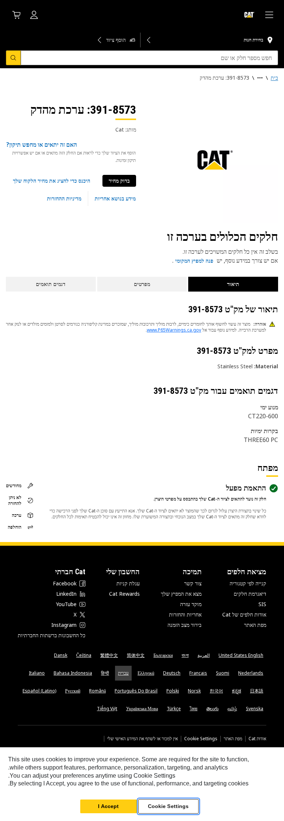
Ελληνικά (146, 673)
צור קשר (193, 583)
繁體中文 (109, 655)
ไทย (193, 708)
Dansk (60, 655)
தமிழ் (232, 708)
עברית (123, 673)
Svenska (254, 708)
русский (72, 691)
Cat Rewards (124, 593)
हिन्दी (105, 673)
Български (163, 655)
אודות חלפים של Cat (244, 614)
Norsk (194, 691)
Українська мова (142, 708)
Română (97, 691)
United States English (241, 655)
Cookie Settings (200, 739)
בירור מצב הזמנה (185, 624)
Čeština (83, 655)
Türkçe (174, 708)
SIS (262, 604)
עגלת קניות (128, 583)
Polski (172, 691)
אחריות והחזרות (185, 614)
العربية (203, 655)
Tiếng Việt (107, 708)
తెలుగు (212, 708)
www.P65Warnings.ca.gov (174, 330)
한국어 (216, 691)
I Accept (108, 806)
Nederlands (250, 673)
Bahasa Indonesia (73, 673)
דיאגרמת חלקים (250, 593)
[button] (52, 180)
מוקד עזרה (191, 604)
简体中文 (136, 655)
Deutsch (171, 673)
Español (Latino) (39, 691)
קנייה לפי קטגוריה (248, 583)
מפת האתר (255, 624)
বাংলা (185, 655)
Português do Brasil (136, 691)
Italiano (37, 673)
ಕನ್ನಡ (236, 691)
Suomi (222, 673)
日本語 (256, 691)
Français (198, 673)
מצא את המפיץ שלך (181, 593)
